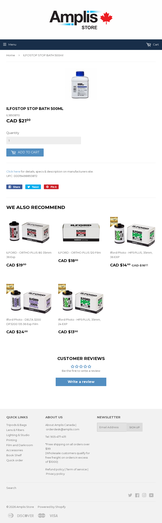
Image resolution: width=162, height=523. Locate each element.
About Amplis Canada (60, 425)
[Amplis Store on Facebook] (137, 496)
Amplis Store (25, 506)
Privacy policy (55, 473)
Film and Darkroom (19, 445)
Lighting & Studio (18, 435)
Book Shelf (14, 455)
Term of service (76, 469)
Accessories (14, 450)
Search (11, 488)
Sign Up (134, 427)
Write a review (81, 382)
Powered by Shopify (52, 506)
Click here (13, 171)
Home (10, 55)
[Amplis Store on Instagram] (144, 496)
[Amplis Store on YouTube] (151, 496)
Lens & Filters (15, 430)
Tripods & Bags (16, 425)
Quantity (12, 133)
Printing (11, 440)
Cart (155, 44)
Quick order (14, 460)
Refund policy (54, 469)
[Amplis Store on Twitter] (130, 496)
